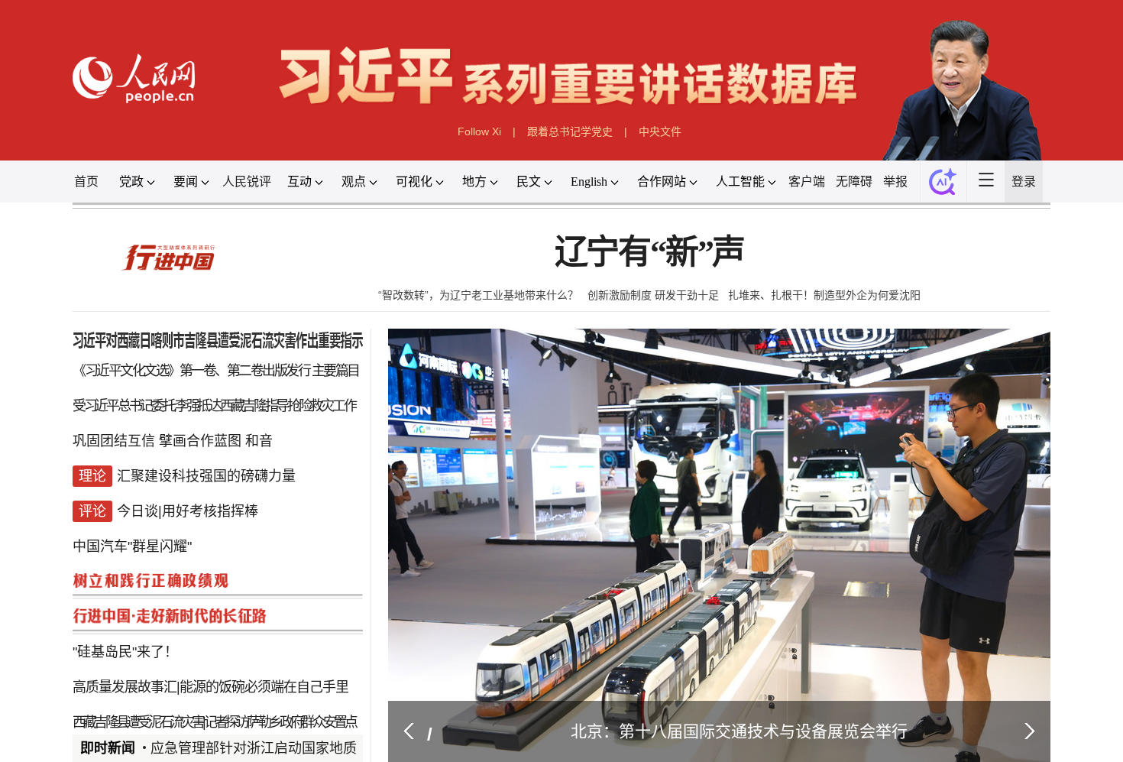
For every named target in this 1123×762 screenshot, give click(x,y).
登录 (1023, 181)
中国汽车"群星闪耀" (132, 529)
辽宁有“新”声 (650, 252)
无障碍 (854, 181)
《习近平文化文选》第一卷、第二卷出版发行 (191, 376)
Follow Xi (479, 131)
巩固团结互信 (114, 437)
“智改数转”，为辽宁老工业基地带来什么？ (478, 295)
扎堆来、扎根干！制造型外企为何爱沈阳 (824, 295)
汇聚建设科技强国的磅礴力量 (206, 467)
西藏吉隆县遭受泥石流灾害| (138, 681)
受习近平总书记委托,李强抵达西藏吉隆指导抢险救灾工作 (213, 406)
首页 (86, 181)
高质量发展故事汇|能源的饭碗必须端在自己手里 (210, 651)
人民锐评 (246, 181)
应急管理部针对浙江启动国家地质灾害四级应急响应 (308, 748)
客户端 (806, 181)
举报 (895, 181)
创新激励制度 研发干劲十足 (653, 295)
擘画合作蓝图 (200, 437)
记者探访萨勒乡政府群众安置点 (280, 681)
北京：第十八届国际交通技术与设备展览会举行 (739, 731)
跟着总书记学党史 (570, 131)
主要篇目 (335, 376)
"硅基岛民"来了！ (125, 620)
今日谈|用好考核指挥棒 (187, 498)
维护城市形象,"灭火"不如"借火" (238, 712)
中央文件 (660, 131)
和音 (259, 437)
